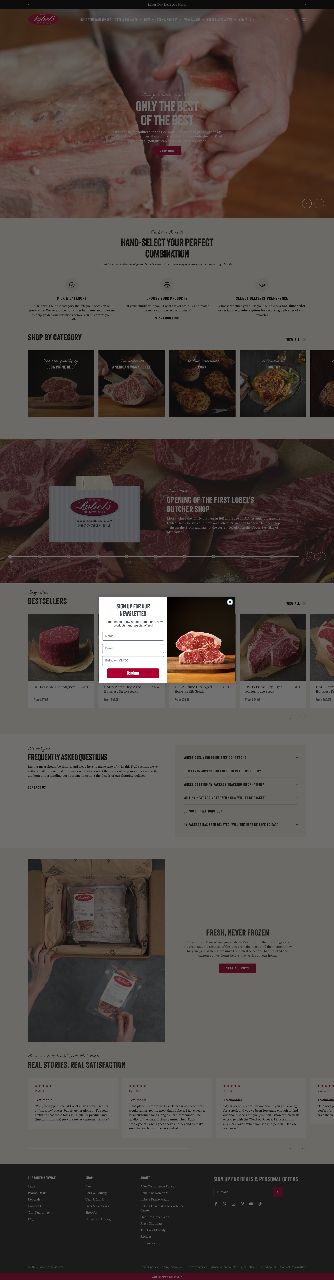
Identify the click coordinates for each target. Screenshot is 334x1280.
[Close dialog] (230, 602)
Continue (133, 673)
